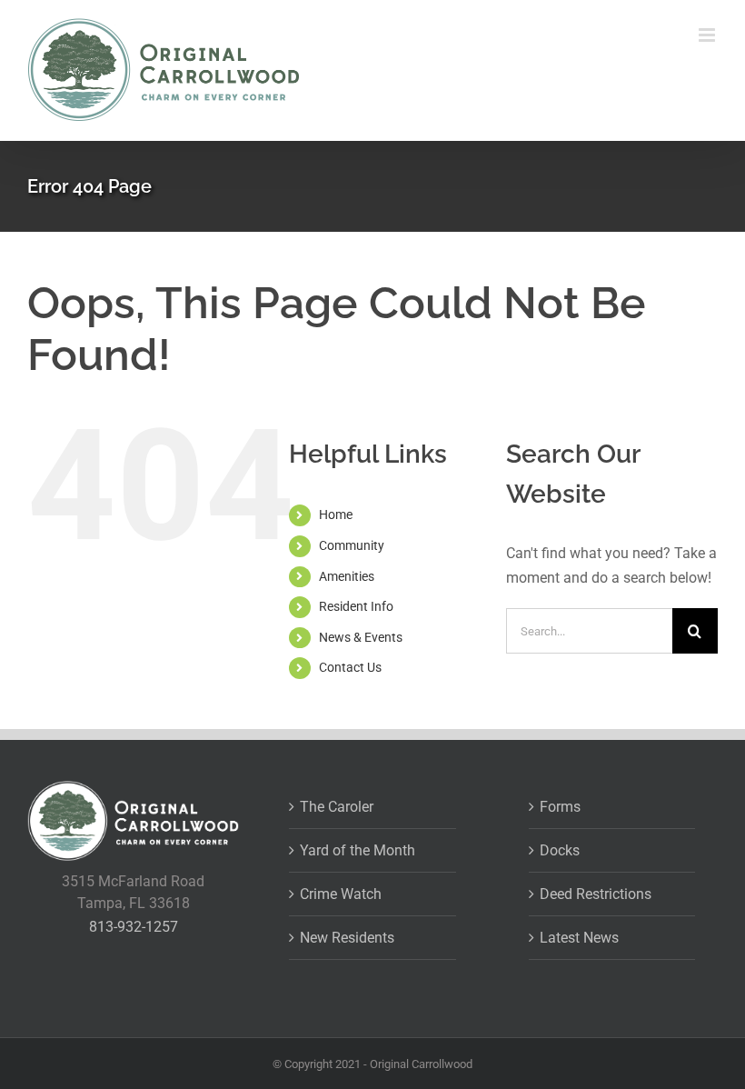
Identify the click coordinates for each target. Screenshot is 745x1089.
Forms (560, 806)
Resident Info (356, 606)
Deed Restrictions (595, 894)
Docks (560, 850)
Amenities (346, 576)
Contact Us (350, 667)
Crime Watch (341, 894)
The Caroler (336, 806)
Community (351, 545)
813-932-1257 (133, 926)
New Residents (347, 937)
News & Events (360, 637)
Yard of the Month (357, 850)
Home (336, 514)
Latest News (579, 937)
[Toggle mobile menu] (708, 35)
